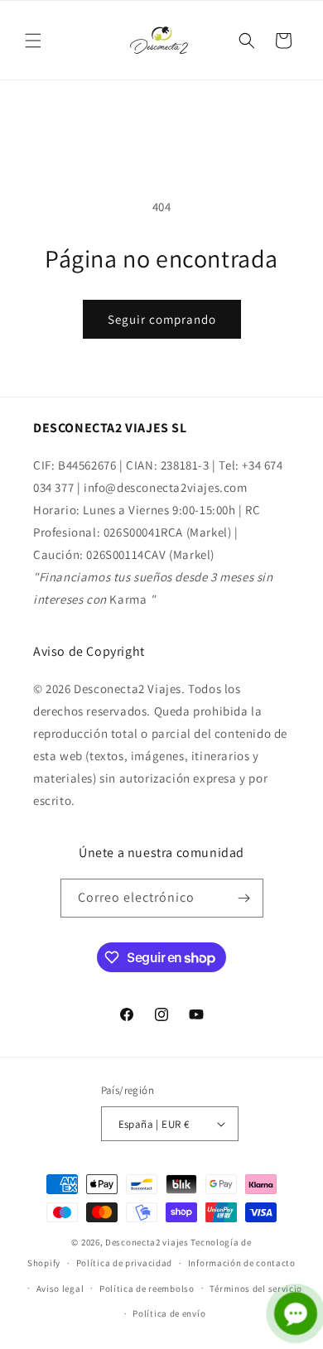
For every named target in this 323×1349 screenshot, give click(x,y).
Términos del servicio (256, 1288)
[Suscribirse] (244, 898)
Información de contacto (242, 1263)
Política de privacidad (124, 1263)
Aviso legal (60, 1288)
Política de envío (169, 1313)
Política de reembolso (147, 1288)
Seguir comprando (162, 319)
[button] (33, 40)
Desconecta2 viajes (147, 1242)
